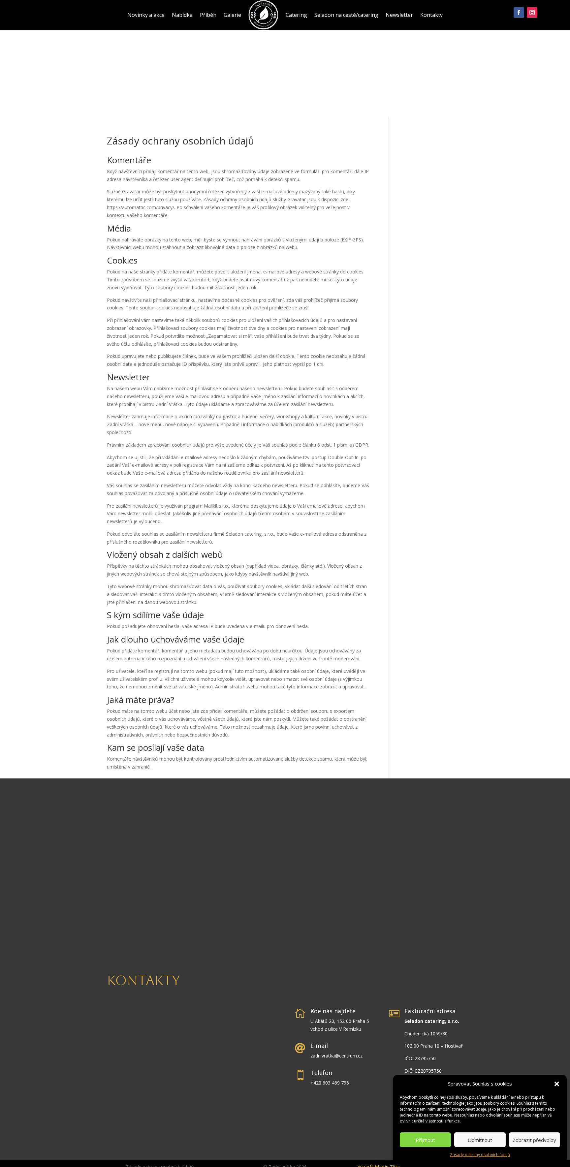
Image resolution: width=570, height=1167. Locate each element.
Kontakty (431, 14)
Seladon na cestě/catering (346, 14)
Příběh (208, 14)
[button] (557, 1084)
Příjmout (425, 1140)
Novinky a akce (146, 14)
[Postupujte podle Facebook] (519, 12)
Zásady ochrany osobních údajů (480, 1154)
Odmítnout (480, 1140)
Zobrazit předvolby (534, 1140)
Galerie (232, 14)
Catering (296, 14)
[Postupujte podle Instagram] (532, 12)
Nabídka (182, 14)
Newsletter (399, 14)
